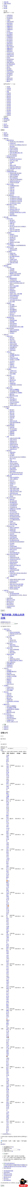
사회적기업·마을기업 (15, 565)
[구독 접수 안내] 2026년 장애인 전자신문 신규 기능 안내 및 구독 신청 (7, 1122)
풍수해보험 (13, 510)
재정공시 (12, 308)
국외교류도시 (13, 400)
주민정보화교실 (14, 446)
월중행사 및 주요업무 (15, 273)
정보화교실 (13, 221)
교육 (8, 436)
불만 (18, 1141)
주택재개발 (13, 530)
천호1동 (9, 111)
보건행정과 (10, 42)
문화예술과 (10, 35)
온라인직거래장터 (14, 402)
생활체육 (12, 431)
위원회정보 (13, 290)
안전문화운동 (13, 505)
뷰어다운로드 (10, 604)
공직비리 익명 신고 (15, 209)
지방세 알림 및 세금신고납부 (17, 579)
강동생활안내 (13, 347)
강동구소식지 (13, 372)
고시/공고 (12, 361)
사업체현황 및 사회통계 (16, 392)
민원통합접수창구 (14, 185)
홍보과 (8, 81)
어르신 (11, 419)
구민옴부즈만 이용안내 (16, 198)
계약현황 (12, 322)
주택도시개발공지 (14, 527)
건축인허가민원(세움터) (16, 179)
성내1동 (9, 102)
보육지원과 (10, 43)
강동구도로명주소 (14, 477)
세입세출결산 (13, 309)
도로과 (8, 31)
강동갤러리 (13, 348)
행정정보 (6, 265)
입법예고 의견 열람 (15, 242)
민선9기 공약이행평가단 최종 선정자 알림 (7, 835)
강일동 (8, 86)
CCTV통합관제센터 (15, 519)
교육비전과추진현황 (15, 438)
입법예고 (12, 364)
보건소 (5, 5)
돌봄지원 (12, 424)
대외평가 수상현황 (14, 359)
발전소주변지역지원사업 (16, 472)
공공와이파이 (13, 486)
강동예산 (9, 303)
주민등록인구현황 (14, 391)
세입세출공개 (13, 311)
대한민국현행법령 (14, 329)
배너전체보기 (10, 603)
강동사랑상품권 (14, 562)
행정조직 (12, 337)
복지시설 (12, 381)
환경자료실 (13, 471)
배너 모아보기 (13, 154)
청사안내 (12, 339)
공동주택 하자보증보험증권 (17, 541)
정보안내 (12, 411)
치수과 (8, 76)
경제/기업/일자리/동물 (12, 554)
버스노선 (12, 480)
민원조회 (12, 192)
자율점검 (9, 264)
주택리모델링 (13, 535)
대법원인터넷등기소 (15, 181)
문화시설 (12, 435)
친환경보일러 (13, 469)
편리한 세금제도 (14, 588)
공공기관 (12, 377)
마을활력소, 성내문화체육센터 (18, 245)
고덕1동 (9, 88)
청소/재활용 (13, 468)
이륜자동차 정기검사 (15, 168)
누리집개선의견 (11, 606)
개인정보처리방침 (14, 593)
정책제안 (12, 234)
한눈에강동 (7, 120)
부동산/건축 (13, 165)
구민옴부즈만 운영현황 (16, 199)
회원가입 (6, 125)
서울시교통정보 (14, 479)
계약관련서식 (13, 325)
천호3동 (9, 115)
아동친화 (12, 417)
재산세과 (9, 68)
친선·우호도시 (10, 397)
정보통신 (12, 162)
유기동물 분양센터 (14, 256)
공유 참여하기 (13, 250)
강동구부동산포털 (14, 488)
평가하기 (3, 1144)
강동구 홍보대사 (14, 345)
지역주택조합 (13, 537)
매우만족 (4, 1141)
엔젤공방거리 (13, 568)
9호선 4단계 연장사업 (15, 494)
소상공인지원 (13, 560)
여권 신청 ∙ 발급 (14, 160)
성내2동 (9, 104)
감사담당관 (10, 16)
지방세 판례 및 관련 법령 (16, 585)
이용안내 (6, 590)
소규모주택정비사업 (15, 532)
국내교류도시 (13, 399)
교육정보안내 (13, 441)
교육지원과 (10, 24)
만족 (10, 1141)
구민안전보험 (13, 512)
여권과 (8, 57)
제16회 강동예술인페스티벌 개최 (7, 948)
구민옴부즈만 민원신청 (16, 201)
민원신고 (12, 188)
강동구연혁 (13, 342)
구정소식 (9, 351)
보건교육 (12, 225)
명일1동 (9, 96)
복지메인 (12, 410)
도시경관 (12, 551)
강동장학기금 (13, 442)
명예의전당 (13, 239)
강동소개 (6, 334)
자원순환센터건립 (14, 464)
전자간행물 (13, 373)
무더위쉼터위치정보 (15, 516)
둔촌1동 (9, 93)
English (5, 121)
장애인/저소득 (13, 420)
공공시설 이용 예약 (15, 229)
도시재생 (12, 543)
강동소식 (12, 353)
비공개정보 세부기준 (15, 281)
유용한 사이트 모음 (15, 587)
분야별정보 (7, 406)
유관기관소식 (13, 367)
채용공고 (12, 362)
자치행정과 (10, 60)
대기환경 (12, 455)
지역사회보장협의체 (15, 422)
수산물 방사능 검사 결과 (16, 474)
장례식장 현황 (13, 524)
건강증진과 (10, 18)
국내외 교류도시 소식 (15, 405)
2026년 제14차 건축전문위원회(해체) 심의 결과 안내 (7, 1102)
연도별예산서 (13, 306)
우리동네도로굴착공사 (16, 548)
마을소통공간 (10, 243)
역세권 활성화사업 (14, 552)
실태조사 (12, 544)
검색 (2, 750)
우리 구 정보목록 (14, 286)
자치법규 (12, 333)
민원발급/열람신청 (11, 171)
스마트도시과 (10, 53)
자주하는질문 (10, 170)
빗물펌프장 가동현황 (15, 508)
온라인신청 (10, 218)
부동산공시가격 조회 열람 (16, 584)
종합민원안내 (10, 140)
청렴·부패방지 (13, 215)
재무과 (8, 67)
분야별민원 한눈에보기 (16, 159)
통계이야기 (10, 388)
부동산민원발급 (14, 176)
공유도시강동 (10, 247)
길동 (8, 91)
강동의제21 (13, 452)
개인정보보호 (10, 592)
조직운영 (12, 270)
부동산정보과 (10, 46)
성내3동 (9, 105)
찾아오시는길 (10, 601)
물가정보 (12, 571)
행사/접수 (12, 220)
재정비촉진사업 (14, 538)
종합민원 (6, 138)
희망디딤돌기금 (14, 261)
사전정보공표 (13, 279)
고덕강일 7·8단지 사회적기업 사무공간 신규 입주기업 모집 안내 (7, 965)
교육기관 (12, 378)
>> (10, 1134)
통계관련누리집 (14, 395)
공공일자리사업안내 (15, 559)
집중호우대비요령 (14, 515)
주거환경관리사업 (14, 540)
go (13, 1146)
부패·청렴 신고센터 (12, 204)
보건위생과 (10, 38)
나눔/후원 (9, 251)
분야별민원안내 (11, 157)
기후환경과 (10, 29)
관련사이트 (13, 523)
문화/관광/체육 (10, 425)
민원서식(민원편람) (12, 155)
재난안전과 (10, 65)
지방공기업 (13, 312)
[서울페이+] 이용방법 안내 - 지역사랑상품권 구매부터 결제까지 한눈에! (7, 766)
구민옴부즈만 (10, 195)
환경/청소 (9, 450)
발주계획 (12, 318)
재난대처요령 (13, 501)
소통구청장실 (7, 3)
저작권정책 (10, 598)
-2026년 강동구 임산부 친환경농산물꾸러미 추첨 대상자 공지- (7, 1067)
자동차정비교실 (14, 493)
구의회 (5, 6)
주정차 (11, 485)
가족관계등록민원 (14, 174)
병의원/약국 (13, 380)
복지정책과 (10, 45)
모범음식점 (13, 383)
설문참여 (12, 240)
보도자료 (12, 356)
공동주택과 (10, 23)
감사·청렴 (12, 301)
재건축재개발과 (11, 64)
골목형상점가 (13, 563)
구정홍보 (9, 369)
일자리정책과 (10, 59)
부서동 (5, 8)
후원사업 (12, 258)
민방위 (11, 521)
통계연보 (12, 394)
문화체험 (12, 433)
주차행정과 (10, 70)
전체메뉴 (6, 127)
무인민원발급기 (14, 177)
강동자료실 (13, 350)
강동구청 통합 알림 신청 (16, 152)
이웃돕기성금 (13, 259)
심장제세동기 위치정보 (16, 384)
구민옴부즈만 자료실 (15, 203)
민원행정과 (10, 37)
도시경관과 (10, 32)
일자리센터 (13, 555)
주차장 (11, 496)
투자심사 (12, 314)
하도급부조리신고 (14, 210)
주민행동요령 (13, 502)
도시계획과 (10, 34)
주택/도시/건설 (10, 526)
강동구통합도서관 (14, 447)
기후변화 (12, 453)
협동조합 (12, 566)
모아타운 (12, 533)
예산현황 (12, 304)
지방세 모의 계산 (14, 581)
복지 (8, 408)
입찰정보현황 (13, 320)
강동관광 (12, 427)
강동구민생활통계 (14, 389)
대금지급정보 (13, 323)
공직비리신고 (13, 207)
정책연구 (12, 289)
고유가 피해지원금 (14, 275)
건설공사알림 (13, 546)
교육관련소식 (13, 449)
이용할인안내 (13, 403)
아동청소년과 (10, 54)
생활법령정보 (13, 331)
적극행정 (12, 214)
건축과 (8, 20)
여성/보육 (12, 416)
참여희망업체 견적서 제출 (16, 326)
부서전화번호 (7, 1180)
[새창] (9, 1163)
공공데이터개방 (14, 297)
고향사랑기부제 (14, 262)
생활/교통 (9, 475)
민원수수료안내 (14, 149)
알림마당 (12, 499)
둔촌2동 (9, 94)
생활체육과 (10, 49)
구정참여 (9, 232)
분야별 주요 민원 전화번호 (17, 141)
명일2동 (9, 97)
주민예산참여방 (14, 236)
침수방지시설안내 (14, 513)
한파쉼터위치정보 (14, 518)
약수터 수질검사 (14, 463)
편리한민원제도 (14, 148)
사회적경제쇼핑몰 (14, 570)
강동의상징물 (13, 344)
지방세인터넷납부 (14, 182)
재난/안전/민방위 (11, 497)
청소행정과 (10, 75)
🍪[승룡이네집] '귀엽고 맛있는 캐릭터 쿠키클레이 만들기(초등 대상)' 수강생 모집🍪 (7, 893)
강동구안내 (10, 336)
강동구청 (6, 2)
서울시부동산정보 (14, 490)
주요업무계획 (13, 272)
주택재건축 (13, 529)
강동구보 (12, 366)
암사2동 (9, 108)
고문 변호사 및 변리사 (15, 300)
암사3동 (9, 110)
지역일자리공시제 (14, 557)
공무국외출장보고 (14, 295)
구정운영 (9, 267)
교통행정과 (10, 26)
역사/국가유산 (13, 428)
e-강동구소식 (13, 370)
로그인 (5, 124)
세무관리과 (10, 51)
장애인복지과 (10, 62)
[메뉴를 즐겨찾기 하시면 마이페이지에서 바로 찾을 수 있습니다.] (1, 736)
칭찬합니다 (13, 237)
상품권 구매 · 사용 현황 (16, 293)
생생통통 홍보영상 (14, 355)
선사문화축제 (13, 430)
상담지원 (12, 193)
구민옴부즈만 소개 (14, 196)
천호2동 (9, 113)
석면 (11, 460)
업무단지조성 (13, 549)
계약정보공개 (10, 317)
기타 (11, 386)
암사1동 (9, 107)
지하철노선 (13, 483)
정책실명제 (13, 287)
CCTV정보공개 (14, 298)
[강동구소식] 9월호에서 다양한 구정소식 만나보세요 (7, 818)
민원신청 (12, 190)
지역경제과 (10, 73)
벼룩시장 (12, 223)
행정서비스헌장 (14, 151)
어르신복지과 (10, 56)
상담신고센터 (10, 184)
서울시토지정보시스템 (16, 491)
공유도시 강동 (13, 248)
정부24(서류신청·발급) (15, 173)
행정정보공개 (13, 278)
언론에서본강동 (14, 358)
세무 (11, 163)
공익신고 (12, 206)
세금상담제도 (13, 582)
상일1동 (9, 99)
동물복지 (12, 576)
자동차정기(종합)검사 (15, 166)
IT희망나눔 (12, 253)
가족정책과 (10, 15)
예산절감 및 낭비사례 (15, 315)
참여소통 (6, 217)
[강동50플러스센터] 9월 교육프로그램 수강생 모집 (7, 934)
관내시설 (9, 375)
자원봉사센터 (13, 254)
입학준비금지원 (14, 444)
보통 (14, 1141)
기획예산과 (10, 27)
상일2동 (9, 100)
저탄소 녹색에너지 (14, 466)
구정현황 (12, 268)
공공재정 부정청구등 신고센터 (18, 212)
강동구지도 (13, 340)
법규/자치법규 (10, 328)
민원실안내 (13, 143)
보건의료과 (10, 40)
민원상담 (12, 187)
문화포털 (6, 118)
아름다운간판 (13, 461)
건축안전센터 (10, 21)
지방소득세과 (10, 71)
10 (8, 1134)
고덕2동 (9, 90)
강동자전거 (13, 482)
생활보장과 (10, 48)
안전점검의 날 (13, 507)
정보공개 (9, 276)
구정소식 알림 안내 (15, 231)
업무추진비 (13, 292)
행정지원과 (10, 79)
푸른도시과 (10, 78)
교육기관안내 (13, 439)
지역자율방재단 (14, 504)
